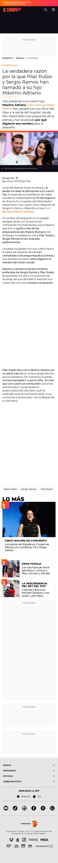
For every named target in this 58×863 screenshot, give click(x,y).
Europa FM (7, 58)
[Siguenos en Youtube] (6, 809)
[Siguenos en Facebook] (33, 809)
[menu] (53, 9)
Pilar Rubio (35, 105)
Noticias (20, 58)
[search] (45, 9)
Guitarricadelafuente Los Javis (17, 2)
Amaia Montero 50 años (14, 4)
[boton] (42, 765)
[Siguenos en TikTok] (15, 809)
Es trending (32, 58)
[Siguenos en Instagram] (24, 809)
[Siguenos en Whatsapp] (52, 809)
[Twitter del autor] (17, 178)
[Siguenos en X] (43, 809)
